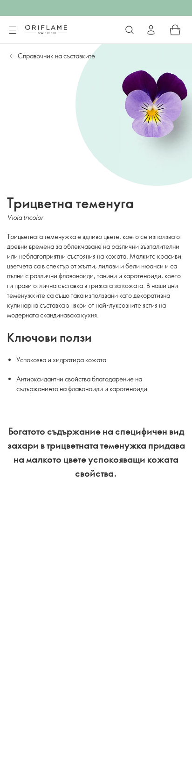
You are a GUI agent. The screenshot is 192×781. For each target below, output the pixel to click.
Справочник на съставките (56, 55)
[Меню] (12, 30)
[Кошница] (175, 30)
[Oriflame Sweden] (46, 29)
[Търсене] (130, 30)
